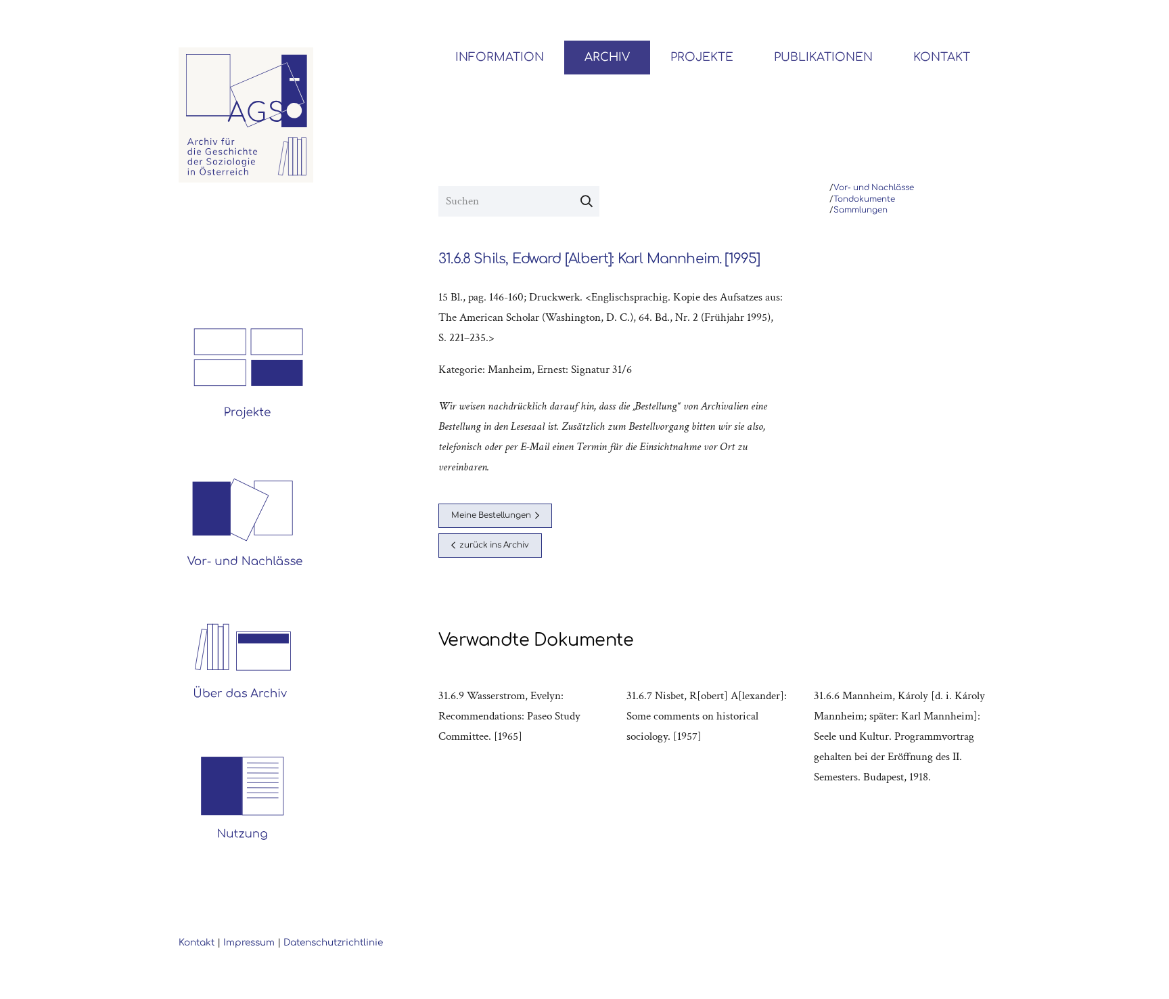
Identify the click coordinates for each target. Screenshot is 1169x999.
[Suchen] (586, 202)
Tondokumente (864, 199)
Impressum (249, 942)
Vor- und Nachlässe (873, 187)
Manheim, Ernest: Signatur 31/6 (560, 369)
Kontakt (196, 942)
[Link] (246, 115)
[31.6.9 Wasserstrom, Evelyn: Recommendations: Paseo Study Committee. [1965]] (526, 736)
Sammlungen (860, 210)
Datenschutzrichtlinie (333, 942)
